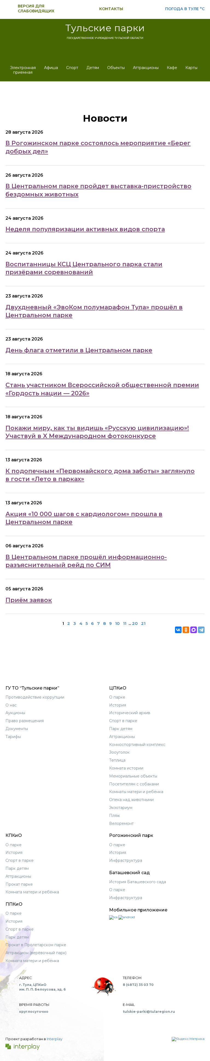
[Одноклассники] (186, 630)
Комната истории (126, 768)
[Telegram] (201, 630)
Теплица (117, 760)
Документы (16, 728)
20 (135, 623)
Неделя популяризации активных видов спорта (85, 229)
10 (117, 623)
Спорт (72, 67)
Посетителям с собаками (134, 784)
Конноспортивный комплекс (137, 744)
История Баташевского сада (137, 881)
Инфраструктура (125, 860)
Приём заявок (28, 600)
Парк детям (120, 728)
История (117, 705)
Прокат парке (19, 884)
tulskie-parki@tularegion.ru (149, 1011)
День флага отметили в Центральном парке (78, 350)
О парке (117, 697)
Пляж (114, 815)
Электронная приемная (23, 70)
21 (143, 623)
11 (124, 623)
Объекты (116, 67)
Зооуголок (119, 752)
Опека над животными (131, 799)
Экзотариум (120, 807)
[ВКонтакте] (178, 630)
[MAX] (193, 630)
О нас (11, 705)
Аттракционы (146, 67)
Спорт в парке (123, 720)
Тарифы (13, 736)
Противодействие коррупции (34, 697)
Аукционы (15, 712)
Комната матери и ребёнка (32, 892)
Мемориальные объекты (133, 776)
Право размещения (24, 720)
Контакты (111, 8)
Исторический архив (129, 712)
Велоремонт (121, 823)
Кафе (172, 67)
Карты (191, 67)
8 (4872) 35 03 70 (138, 985)
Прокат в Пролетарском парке (35, 944)
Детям (92, 67)
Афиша (51, 67)
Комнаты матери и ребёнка (136, 791)
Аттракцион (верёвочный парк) (35, 952)
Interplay (54, 1039)
